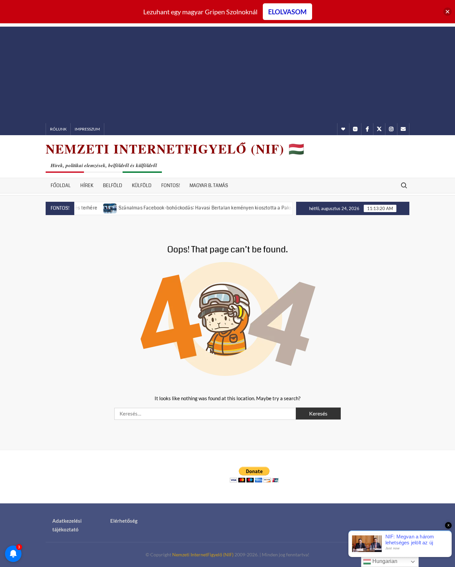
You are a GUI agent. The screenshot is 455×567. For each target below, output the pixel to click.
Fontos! (170, 185)
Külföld (142, 185)
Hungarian (384, 561)
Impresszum (87, 129)
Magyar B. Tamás (209, 185)
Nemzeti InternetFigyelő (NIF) (202, 554)
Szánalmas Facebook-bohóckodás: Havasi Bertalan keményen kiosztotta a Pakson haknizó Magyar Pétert (223, 207)
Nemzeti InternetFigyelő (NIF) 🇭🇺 (175, 149)
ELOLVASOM (287, 12)
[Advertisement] (227, 73)
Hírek (86, 185)
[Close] (447, 12)
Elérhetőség (124, 521)
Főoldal (61, 185)
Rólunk (58, 129)
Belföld (112, 185)
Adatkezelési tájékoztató (67, 525)
